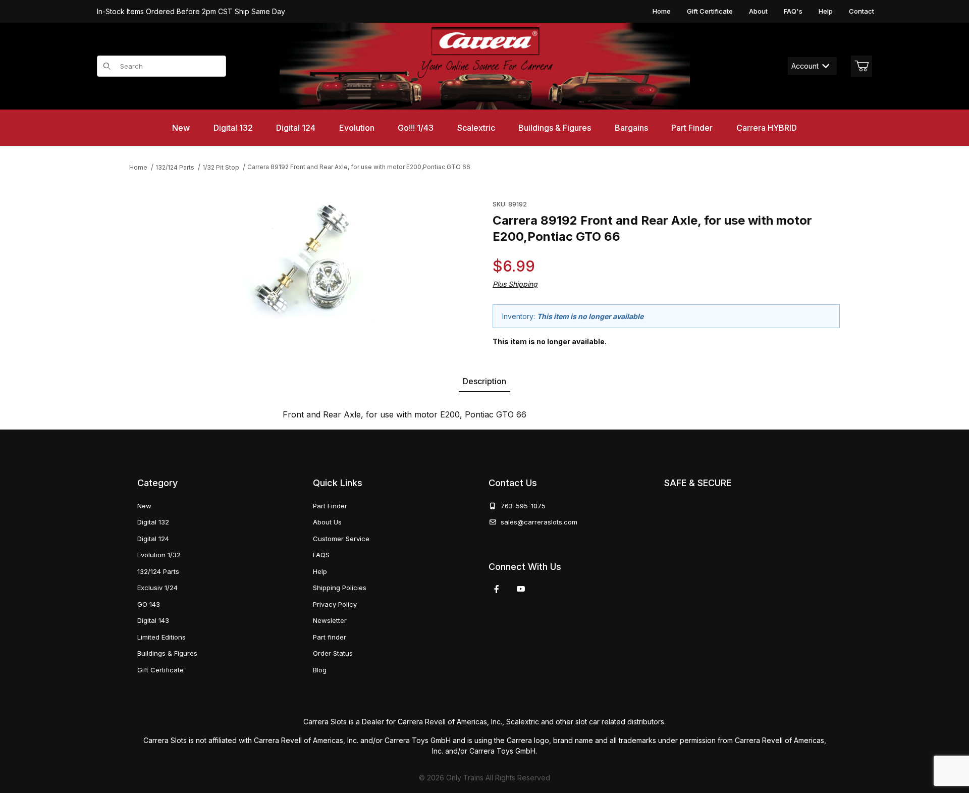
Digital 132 (153, 522)
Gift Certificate (710, 11)
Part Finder (330, 506)
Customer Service (341, 539)
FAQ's (793, 11)
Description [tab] (484, 381)
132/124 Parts (158, 571)
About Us (327, 522)
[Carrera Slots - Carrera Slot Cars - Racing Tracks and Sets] (484, 66)
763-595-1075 (521, 506)
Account (805, 66)
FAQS (321, 555)
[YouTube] (521, 589)
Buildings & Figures (167, 653)
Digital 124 (153, 539)
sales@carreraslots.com (539, 522)
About (758, 11)
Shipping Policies (339, 588)
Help (826, 11)
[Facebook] (497, 589)
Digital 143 (153, 620)
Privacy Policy (335, 604)
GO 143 (148, 604)
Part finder (329, 637)
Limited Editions (161, 637)
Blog (320, 670)
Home (662, 11)
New (144, 506)
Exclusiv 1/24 (157, 588)
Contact (861, 11)
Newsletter (330, 620)
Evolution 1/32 (159, 555)
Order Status (333, 653)
